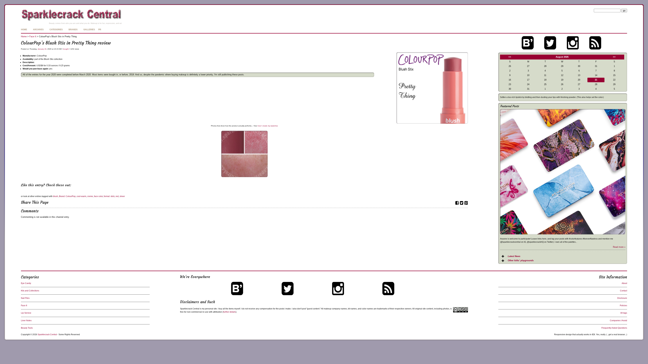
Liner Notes (26, 320)
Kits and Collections (30, 291)
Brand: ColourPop (67, 196)
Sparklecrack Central (47, 334)
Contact (623, 291)
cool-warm (81, 196)
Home (24, 29)
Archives (38, 29)
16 (45, 49)
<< (509, 57)
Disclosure (622, 298)
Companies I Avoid (618, 320)
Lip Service (26, 313)
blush (55, 196)
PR (99, 29)
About (624, 283)
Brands (73, 29)
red (117, 196)
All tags (623, 313)
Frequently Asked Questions (614, 328)
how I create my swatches (268, 126)
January (41, 49)
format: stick (109, 196)
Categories (56, 29)
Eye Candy (26, 283)
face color (98, 196)
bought (66, 49)
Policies (623, 305)
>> (614, 57)
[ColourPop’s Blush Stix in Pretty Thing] (432, 123)
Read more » (619, 247)
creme (90, 196)
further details (229, 312)
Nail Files (25, 298)
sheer (122, 196)
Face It (32, 36)
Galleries (89, 29)
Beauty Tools (27, 328)
